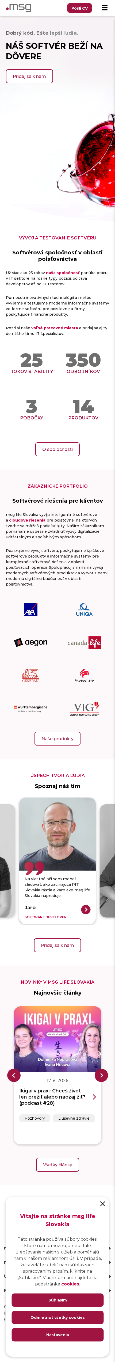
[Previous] (14, 1075)
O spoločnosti (57, 449)
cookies (70, 1284)
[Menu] (104, 8)
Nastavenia (57, 1334)
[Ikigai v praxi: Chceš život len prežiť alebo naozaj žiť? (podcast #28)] (57, 1039)
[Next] (101, 1075)
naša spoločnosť (63, 272)
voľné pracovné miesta (54, 327)
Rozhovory (35, 1118)
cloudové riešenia (27, 520)
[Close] (102, 1203)
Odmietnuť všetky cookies (57, 1317)
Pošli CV (79, 8)
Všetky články (57, 1164)
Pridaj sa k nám (29, 76)
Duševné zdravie (74, 1118)
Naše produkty (57, 738)
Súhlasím (57, 1300)
